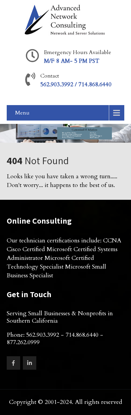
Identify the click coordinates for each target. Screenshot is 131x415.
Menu (22, 113)
